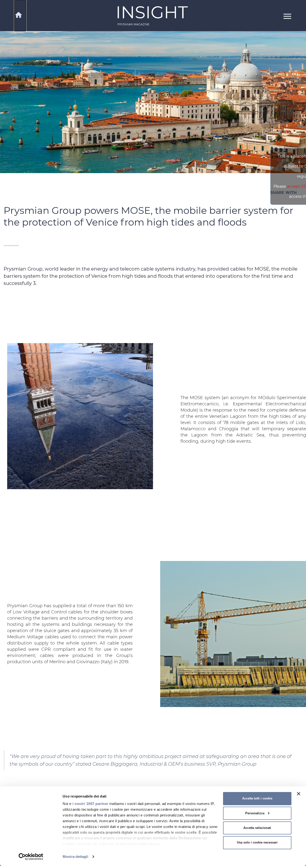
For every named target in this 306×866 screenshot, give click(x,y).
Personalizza (254, 813)
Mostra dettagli (75, 857)
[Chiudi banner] (298, 793)
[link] (153, 15)
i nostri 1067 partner (90, 804)
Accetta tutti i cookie (257, 798)
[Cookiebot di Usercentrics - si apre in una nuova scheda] (31, 856)
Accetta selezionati (257, 828)
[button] (287, 16)
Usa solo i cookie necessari (257, 842)
